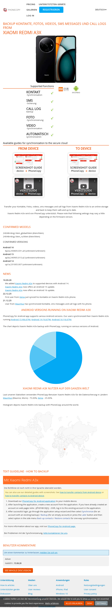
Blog (30, 593)
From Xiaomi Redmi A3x (28, 163)
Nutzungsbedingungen (94, 585)
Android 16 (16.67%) (61, 319)
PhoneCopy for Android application (38, 501)
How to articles (7, 585)
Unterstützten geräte (52, 4)
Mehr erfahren (52, 603)
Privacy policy (90, 593)
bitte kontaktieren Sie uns (55, 533)
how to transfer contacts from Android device (80, 492)
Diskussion (5, 593)
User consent (90, 589)
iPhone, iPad (62, 589)
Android (60, 585)
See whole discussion (18, 570)
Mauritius (19, 303)
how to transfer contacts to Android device (24, 496)
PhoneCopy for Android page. (62, 526)
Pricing (30, 4)
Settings (101, 603)
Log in (30, 15)
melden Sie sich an (48, 552)
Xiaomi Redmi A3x (23, 283)
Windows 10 (62, 593)
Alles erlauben (74, 603)
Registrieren (51, 9)
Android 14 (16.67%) (41, 319)
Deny (89, 603)
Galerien (31, 9)
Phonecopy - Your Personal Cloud (12, 10)
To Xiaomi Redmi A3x (83, 163)
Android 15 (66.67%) (20, 319)
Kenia (22, 297)
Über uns (32, 585)
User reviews (34, 589)
